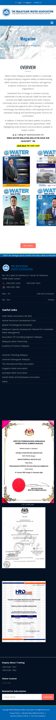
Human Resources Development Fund (19, 320)
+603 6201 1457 (9, 667)
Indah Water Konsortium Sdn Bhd (17, 316)
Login (19, 2)
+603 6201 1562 (9, 670)
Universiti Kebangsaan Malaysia (16, 359)
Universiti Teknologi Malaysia (15, 355)
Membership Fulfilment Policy (33, 713)
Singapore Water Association (14, 368)
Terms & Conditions (38, 716)
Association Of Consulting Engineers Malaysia (22, 337)
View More (28, 245)
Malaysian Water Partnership (14, 341)
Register (29, 2)
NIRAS (5, 381)
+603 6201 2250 (13, 283)
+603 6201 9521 (33, 283)
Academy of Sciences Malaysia (15, 346)
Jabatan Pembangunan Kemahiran (17, 325)
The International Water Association (18, 364)
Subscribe (48, 697)
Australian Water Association (14, 372)
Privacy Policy (15, 713)
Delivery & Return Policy (19, 716)
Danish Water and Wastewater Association (21, 377)
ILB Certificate (27, 504)
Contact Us (37, 2)
